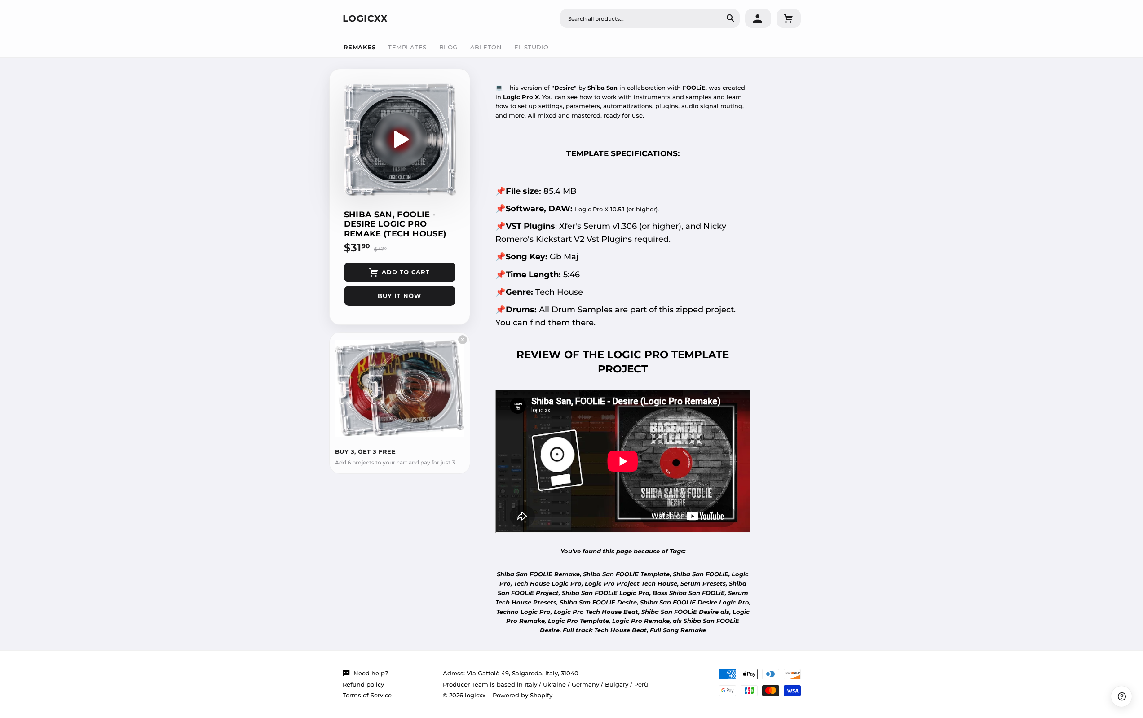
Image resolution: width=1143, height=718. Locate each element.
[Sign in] (758, 18)
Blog (448, 47)
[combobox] (650, 18)
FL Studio (531, 47)
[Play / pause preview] (400, 139)
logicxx (365, 18)
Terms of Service (367, 695)
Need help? (370, 673)
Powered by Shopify (522, 695)
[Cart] (789, 18)
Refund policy (363, 684)
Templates (407, 47)
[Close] (462, 339)
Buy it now (399, 295)
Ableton (486, 47)
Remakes (360, 47)
